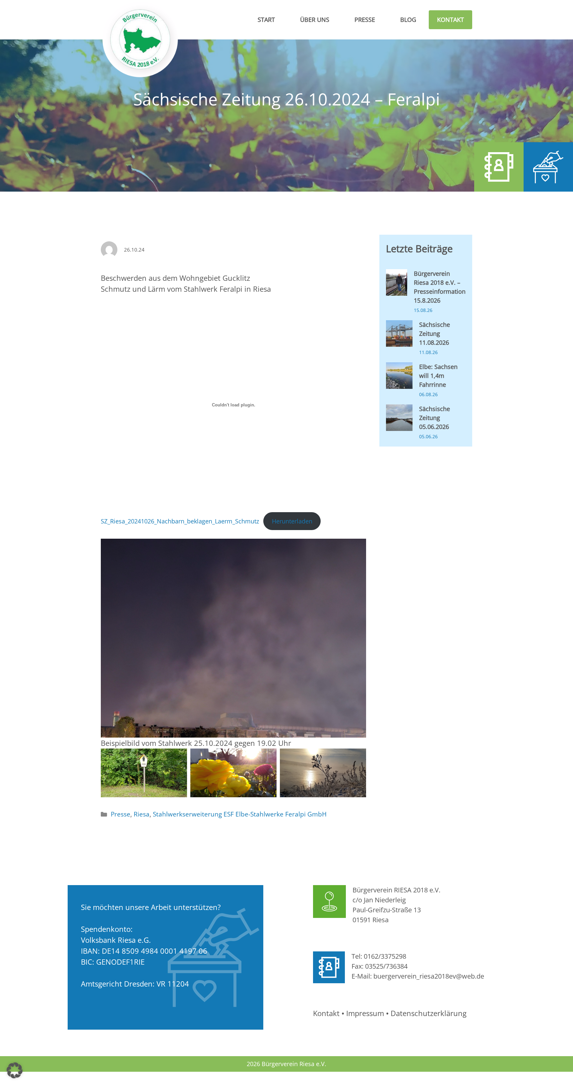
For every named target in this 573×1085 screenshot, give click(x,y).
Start (266, 20)
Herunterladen (292, 521)
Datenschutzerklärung (429, 1013)
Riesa (142, 814)
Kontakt (450, 20)
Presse (364, 20)
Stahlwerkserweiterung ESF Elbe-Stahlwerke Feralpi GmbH (240, 814)
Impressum (365, 1013)
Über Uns (314, 20)
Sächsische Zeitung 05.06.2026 (434, 418)
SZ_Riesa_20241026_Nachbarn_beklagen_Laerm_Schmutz (180, 521)
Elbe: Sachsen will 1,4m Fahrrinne (438, 376)
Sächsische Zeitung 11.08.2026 (434, 333)
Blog (408, 20)
